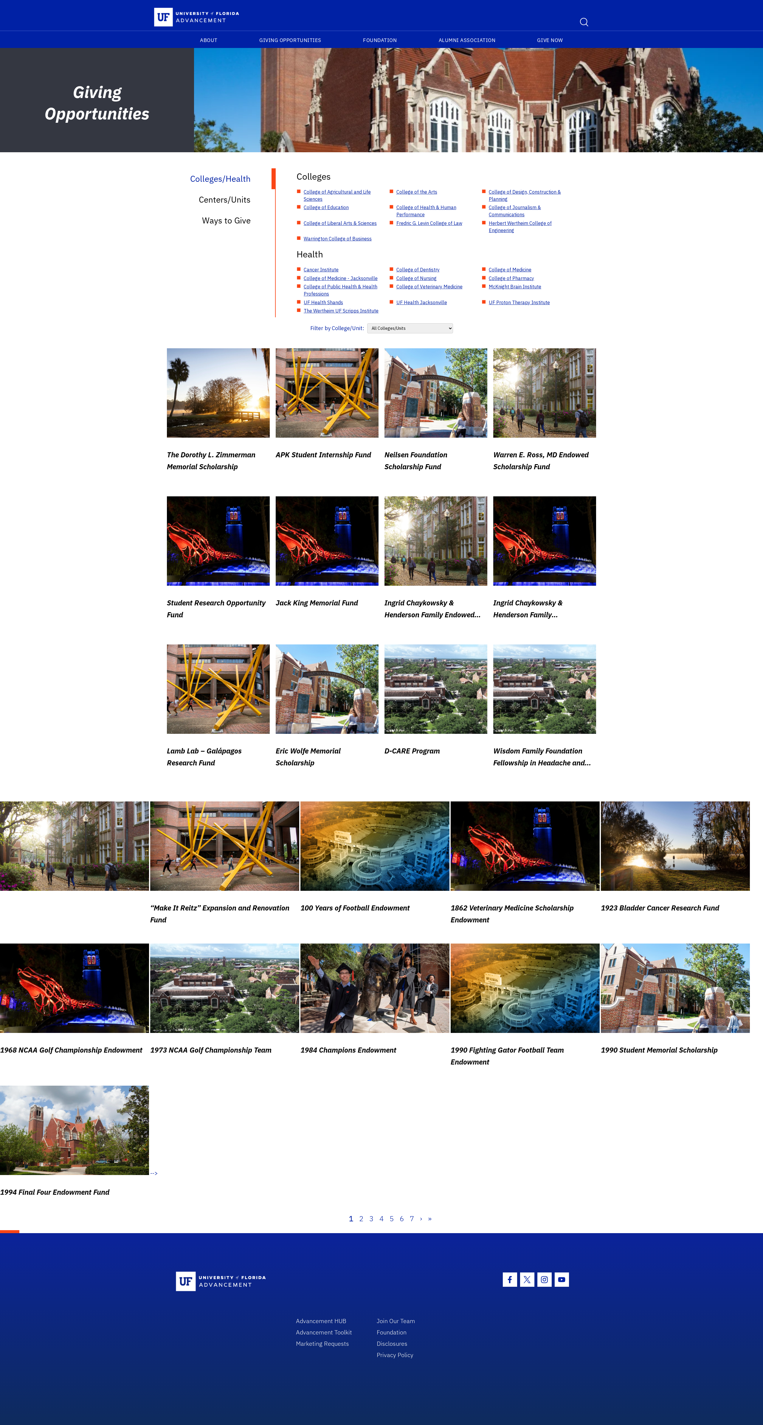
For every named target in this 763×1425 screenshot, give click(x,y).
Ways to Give (226, 220)
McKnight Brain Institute (515, 287)
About (209, 40)
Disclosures (392, 1343)
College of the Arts (416, 192)
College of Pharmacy (511, 278)
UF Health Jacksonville (421, 302)
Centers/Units (225, 199)
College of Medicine (510, 270)
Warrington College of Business (338, 239)
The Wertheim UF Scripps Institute (341, 311)
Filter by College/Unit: (337, 328)
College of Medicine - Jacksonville (341, 278)
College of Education (326, 207)
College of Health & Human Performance (426, 210)
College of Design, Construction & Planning (525, 195)
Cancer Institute (321, 270)
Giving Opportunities (290, 40)
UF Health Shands (323, 302)
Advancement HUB (321, 1321)
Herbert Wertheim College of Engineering (520, 226)
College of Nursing (416, 278)
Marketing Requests (322, 1343)
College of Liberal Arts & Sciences (340, 223)
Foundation (380, 40)
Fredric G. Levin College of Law (429, 223)
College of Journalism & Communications (515, 210)
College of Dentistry (418, 270)
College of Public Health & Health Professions (340, 290)
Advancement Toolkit (324, 1332)
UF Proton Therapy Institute (519, 302)
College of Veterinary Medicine (429, 287)
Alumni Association (467, 40)
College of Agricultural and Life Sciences (337, 195)
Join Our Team (396, 1321)
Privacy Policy (395, 1355)
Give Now (550, 40)
